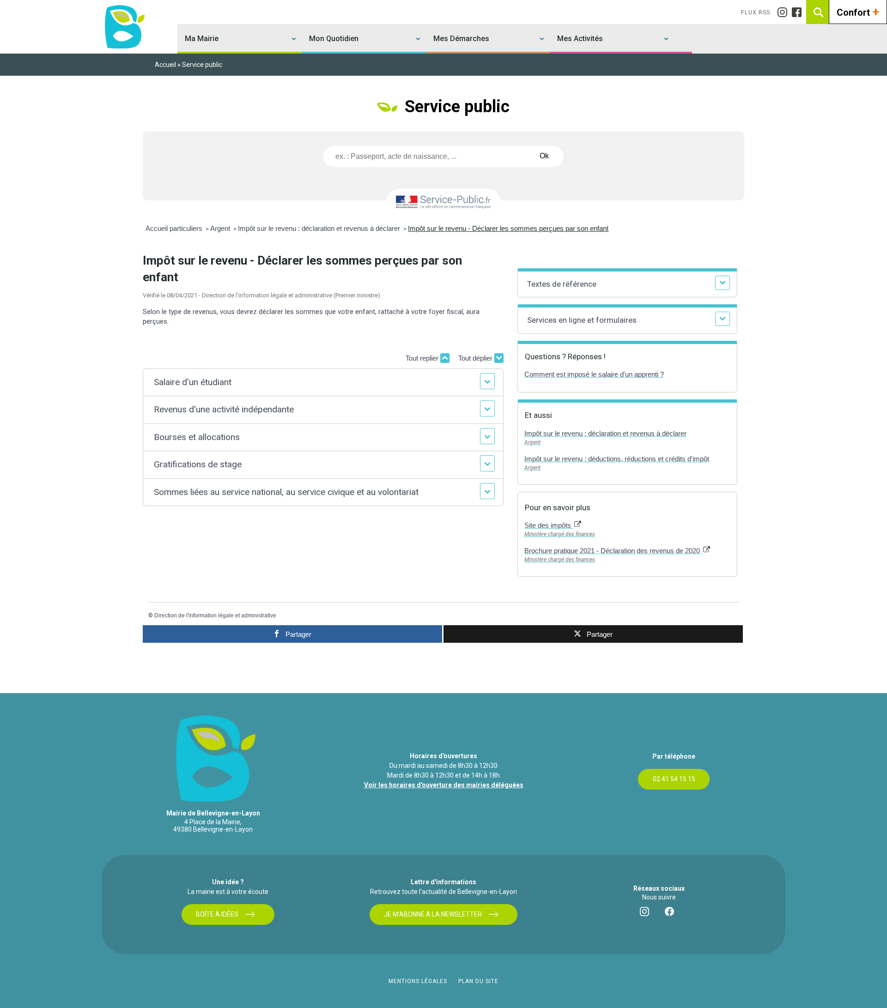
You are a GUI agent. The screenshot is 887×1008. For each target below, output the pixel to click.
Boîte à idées (217, 914)
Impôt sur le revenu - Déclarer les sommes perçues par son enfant (508, 228)
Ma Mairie (202, 38)
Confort (858, 11)
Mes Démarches (461, 38)
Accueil (165, 64)
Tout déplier (476, 358)
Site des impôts (548, 525)
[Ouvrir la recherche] (818, 12)
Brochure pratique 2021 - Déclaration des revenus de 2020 (613, 551)
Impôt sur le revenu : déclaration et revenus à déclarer (320, 228)
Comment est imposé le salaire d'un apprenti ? (594, 374)
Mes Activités (580, 38)
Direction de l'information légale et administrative (215, 615)
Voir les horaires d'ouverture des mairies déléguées (443, 785)
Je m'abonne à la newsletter (433, 914)
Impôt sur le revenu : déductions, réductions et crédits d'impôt (616, 459)
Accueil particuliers (175, 228)
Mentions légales (418, 981)
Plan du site (478, 981)
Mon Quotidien (333, 38)
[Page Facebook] (799, 12)
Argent (221, 228)
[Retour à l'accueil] (123, 26)
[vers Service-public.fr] (443, 202)
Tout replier (423, 358)
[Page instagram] (785, 12)
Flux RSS (755, 12)
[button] (323, 382)
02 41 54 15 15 (674, 779)
